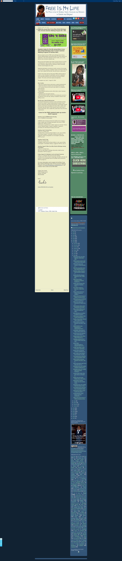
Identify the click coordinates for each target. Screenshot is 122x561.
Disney (72, 478)
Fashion (38, 22)
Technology (77, 536)
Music (76, 516)
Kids (56, 211)
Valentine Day (76, 541)
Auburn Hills (81, 458)
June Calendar (51, 22)
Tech (64, 22)
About (42, 19)
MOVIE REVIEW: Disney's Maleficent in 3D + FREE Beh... (79, 276)
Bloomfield (84, 463)
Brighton (72, 467)
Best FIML (58, 22)
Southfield (82, 530)
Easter (82, 479)
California (80, 468)
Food (77, 22)
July (75, 251)
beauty (82, 138)
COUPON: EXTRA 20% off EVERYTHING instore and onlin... (79, 340)
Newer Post (38, 289)
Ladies (72, 505)
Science (79, 527)
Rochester (76, 525)
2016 (74, 238)
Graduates (78, 497)
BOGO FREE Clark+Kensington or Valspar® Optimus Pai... (78, 344)
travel (79, 140)
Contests (59, 19)
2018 (74, 235)
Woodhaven (73, 545)
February (76, 404)
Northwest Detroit (74, 518)
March (75, 402)
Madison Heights (76, 509)
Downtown (83, 478)
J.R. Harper (73, 448)
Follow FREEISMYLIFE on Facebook (45, 187)
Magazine (84, 509)
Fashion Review (83, 490)
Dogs (78, 478)
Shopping (84, 529)
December (76, 243)
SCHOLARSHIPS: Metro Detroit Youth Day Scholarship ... (78, 394)
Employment (74, 484)
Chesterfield (82, 470)
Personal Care (76, 520)
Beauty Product (80, 459)
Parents (84, 519)
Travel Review (76, 538)
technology (78, 138)
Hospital (82, 501)
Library (84, 505)
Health (53, 211)
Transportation (78, 537)
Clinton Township (74, 472)
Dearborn (43, 211)
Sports (85, 531)
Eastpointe (73, 481)
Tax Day (84, 533)
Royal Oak (82, 526)
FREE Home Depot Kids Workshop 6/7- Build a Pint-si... (79, 303)
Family (84, 487)
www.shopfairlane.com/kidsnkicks (53, 165)
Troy (82, 538)
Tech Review (83, 534)
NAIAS (83, 516)
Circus (84, 471)
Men (79, 512)
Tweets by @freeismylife (76, 154)
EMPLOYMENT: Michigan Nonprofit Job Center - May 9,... (79, 360)
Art (74, 458)
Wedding (72, 544)
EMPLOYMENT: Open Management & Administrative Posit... (78, 327)
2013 (74, 408)
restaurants (77, 142)
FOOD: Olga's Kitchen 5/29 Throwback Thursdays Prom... (79, 284)
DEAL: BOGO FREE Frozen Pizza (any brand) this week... (79, 310)
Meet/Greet (73, 512)
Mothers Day (73, 513)
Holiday (81, 500)
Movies (68, 22)
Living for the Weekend (76, 508)
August (75, 250)
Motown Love (81, 513)
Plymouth (77, 522)
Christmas (78, 471)
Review (84, 523)
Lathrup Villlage (79, 505)
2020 (74, 231)
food (83, 136)
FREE (50, 211)
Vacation (84, 540)
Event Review (83, 484)
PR (64, 19)
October (75, 246)
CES (76, 468)
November (76, 245)
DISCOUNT (74, 475)
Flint (74, 493)
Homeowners (73, 501)
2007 (74, 418)
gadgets (73, 138)
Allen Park (73, 456)
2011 (74, 411)
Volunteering (83, 542)
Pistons (72, 522)
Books (74, 466)
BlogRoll (69, 19)
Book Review (84, 464)
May (75, 255)
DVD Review (82, 475)
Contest (73, 474)
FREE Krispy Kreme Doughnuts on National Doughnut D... (78, 280)
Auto (72, 459)
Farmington (76, 488)
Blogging (78, 463)
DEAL (81, 474)
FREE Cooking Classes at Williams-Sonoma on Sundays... (78, 293)
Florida (79, 493)
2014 (74, 241)
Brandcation (82, 466)
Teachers (75, 534)
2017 (74, 236)
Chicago (72, 471)
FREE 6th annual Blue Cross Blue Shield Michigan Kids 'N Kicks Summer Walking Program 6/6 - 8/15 (52, 30)
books (80, 136)
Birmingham (73, 462)
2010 (74, 413)
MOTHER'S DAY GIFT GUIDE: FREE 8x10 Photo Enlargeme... (79, 370)
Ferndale (74, 491)
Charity (75, 470)
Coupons (53, 19)
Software (75, 530)
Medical (82, 511)
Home (37, 19)
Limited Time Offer (78, 507)
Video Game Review (75, 542)
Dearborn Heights (82, 477)
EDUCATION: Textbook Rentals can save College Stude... (79, 381)
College (82, 472)
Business (80, 467)
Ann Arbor (80, 456)
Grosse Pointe (76, 498)
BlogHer (72, 463)
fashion (76, 136)
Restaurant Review (75, 523)
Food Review (79, 494)
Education (79, 481)
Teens (85, 536)
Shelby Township (76, 529)
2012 (74, 409)
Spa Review (79, 531)
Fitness (46, 211)
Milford (82, 512)
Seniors (85, 527)
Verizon (82, 541)
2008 (74, 416)
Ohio (72, 519)
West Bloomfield (80, 544)
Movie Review (74, 515)
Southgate (73, 531)
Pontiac (83, 522)
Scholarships (73, 527)
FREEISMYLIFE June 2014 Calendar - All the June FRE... (79, 258)
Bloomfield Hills (76, 464)
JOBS (73, 22)
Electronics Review (79, 482)
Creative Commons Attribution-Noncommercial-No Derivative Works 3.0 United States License (78, 451)
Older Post (66, 289)
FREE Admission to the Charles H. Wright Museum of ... (79, 265)
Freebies (47, 19)
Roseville (76, 526)
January (75, 406)
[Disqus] (52, 231)
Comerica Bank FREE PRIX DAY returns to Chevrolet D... (79, 374)
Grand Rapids (83, 497)
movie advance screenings (77, 139)
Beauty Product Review (77, 460)
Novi (82, 518)
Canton (84, 468)
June (75, 253)
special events (74, 140)
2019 (74, 233)
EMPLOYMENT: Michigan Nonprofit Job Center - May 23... (79, 323)
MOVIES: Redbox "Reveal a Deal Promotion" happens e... (79, 272)
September (76, 248)
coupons (81, 545)
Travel (43, 22)
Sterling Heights (76, 533)
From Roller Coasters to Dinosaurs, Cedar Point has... (78, 289)
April (75, 401)
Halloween (84, 498)
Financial (79, 491)
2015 (74, 240)
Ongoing (78, 519)
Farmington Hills (82, 488)
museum (73, 546)
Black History (81, 462)
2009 (74, 414)
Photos (82, 520)
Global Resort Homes (79, 496)
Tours (74, 537)
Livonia (84, 508)
